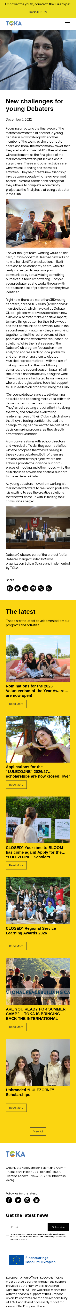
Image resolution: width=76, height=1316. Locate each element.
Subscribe (58, 1227)
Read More (16, 704)
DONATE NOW (38, 12)
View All (38, 1131)
